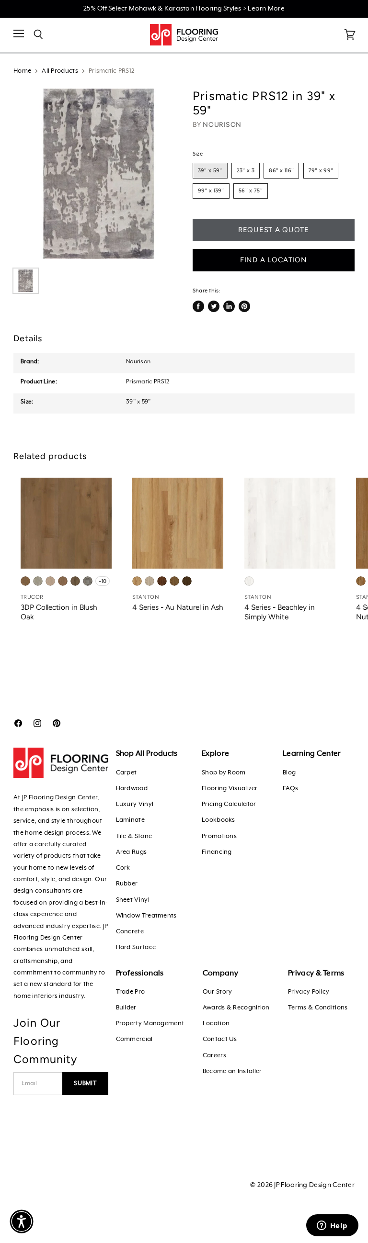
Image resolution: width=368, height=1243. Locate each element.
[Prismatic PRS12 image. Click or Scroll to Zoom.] (98, 174)
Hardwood (132, 788)
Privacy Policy (308, 992)
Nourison (222, 125)
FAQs (290, 788)
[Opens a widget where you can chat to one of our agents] (332, 1226)
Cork (123, 868)
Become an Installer (232, 1071)
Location (216, 1023)
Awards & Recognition (236, 1007)
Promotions (219, 836)
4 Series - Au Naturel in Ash (177, 607)
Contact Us (220, 1039)
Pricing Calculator (229, 804)
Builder (126, 1007)
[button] (22, 1221)
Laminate (130, 820)
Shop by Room (224, 772)
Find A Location (273, 260)
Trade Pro (130, 992)
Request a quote (273, 229)
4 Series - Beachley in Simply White (279, 612)
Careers (214, 1055)
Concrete (130, 931)
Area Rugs (131, 852)
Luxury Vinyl (135, 804)
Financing (217, 852)
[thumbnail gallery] (25, 281)
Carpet (126, 772)
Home (22, 71)
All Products (60, 71)
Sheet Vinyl (133, 900)
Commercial (134, 1039)
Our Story (217, 992)
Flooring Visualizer (230, 788)
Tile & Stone (134, 836)
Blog (289, 772)
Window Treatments (146, 915)
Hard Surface (136, 947)
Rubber (127, 883)
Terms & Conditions (317, 1007)
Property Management (150, 1023)
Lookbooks (218, 820)
